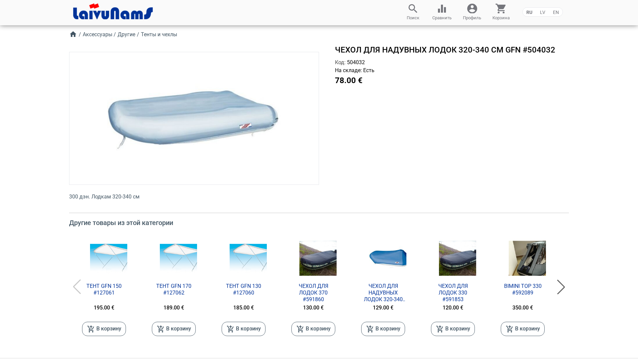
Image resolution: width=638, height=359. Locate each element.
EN (556, 12)
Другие (126, 34)
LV (542, 12)
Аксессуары (97, 34)
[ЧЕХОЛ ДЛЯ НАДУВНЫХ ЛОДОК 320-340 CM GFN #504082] (392, 258)
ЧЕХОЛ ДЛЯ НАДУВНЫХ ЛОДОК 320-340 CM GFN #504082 (383, 293)
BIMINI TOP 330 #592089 (523, 289)
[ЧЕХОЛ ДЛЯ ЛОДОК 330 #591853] (462, 258)
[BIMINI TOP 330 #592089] (532, 258)
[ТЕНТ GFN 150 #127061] (113, 258)
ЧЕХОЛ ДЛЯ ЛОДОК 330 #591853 (453, 292)
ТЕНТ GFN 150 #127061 (104, 289)
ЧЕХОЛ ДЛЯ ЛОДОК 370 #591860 (313, 292)
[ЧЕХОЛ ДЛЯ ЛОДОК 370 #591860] (322, 258)
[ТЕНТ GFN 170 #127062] (183, 258)
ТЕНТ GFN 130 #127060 (243, 289)
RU (529, 12)
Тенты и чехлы (159, 34)
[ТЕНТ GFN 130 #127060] (253, 258)
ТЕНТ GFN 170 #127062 (173, 289)
